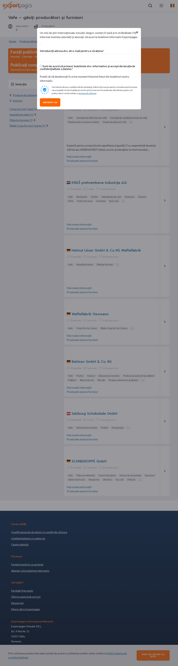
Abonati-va (50, 102)
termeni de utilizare (87, 93)
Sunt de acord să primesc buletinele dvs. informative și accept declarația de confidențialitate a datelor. (87, 67)
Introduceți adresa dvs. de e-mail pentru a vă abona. (71, 50)
